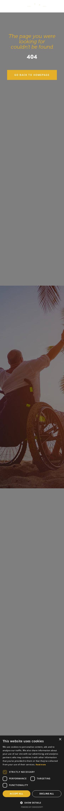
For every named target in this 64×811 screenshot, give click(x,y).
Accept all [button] (16, 793)
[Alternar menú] (57, 4)
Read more (41, 764)
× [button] (60, 739)
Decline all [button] (46, 793)
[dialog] (32, 773)
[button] (32, 802)
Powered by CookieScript (32, 807)
